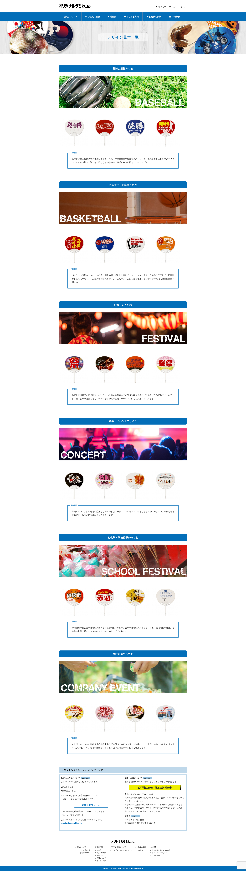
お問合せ (175, 17)
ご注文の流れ (93, 17)
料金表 (112, 17)
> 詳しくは (85, 778)
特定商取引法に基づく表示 (161, 850)
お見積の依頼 (154, 17)
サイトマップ (160, 7)
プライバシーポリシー (178, 7)
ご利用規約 (156, 855)
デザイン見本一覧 (84, 850)
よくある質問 (132, 17)
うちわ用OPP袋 (83, 853)
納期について (101, 855)
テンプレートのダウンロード (122, 850)
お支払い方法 (101, 853)
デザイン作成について (118, 847)
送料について (101, 858)
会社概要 (153, 847)
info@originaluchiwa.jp (71, 823)
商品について (71, 17)
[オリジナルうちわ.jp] (75, 7)
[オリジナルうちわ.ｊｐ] (123, 844)
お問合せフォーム (91, 805)
